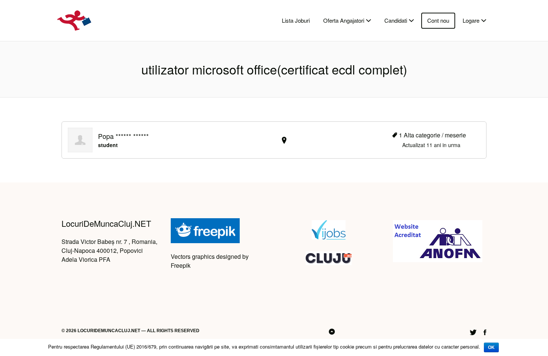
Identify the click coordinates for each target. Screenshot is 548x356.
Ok (491, 347)
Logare (471, 20)
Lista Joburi (296, 20)
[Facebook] (485, 331)
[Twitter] (473, 331)
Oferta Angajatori (343, 20)
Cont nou (438, 20)
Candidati (395, 20)
